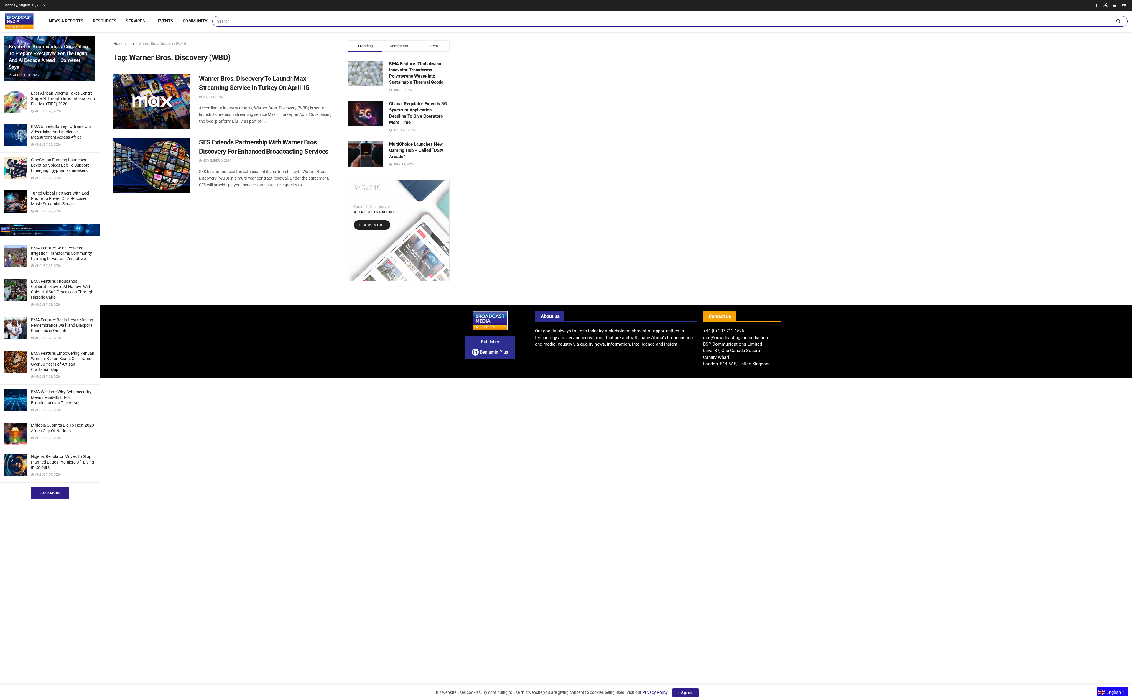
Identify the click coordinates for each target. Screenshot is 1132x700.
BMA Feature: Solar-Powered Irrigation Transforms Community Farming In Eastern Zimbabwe (61, 253)
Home (118, 44)
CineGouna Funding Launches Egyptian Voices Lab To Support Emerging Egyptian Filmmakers (60, 165)
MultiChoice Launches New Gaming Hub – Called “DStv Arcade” (416, 150)
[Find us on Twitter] (1105, 5)
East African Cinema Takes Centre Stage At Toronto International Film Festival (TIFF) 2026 (63, 98)
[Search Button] (1118, 21)
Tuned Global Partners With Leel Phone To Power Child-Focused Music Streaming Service (60, 198)
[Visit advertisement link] (50, 230)
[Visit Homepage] (19, 21)
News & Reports (66, 21)
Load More (50, 493)
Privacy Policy (654, 692)
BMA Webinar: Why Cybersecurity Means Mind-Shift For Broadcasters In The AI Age (61, 397)
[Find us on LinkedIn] (1114, 5)
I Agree (685, 692)
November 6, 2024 (216, 160)
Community (195, 21)
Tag (131, 44)
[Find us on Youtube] (1124, 5)
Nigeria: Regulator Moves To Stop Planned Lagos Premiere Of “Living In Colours (62, 461)
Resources (104, 21)
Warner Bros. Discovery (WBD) (162, 44)
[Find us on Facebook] (1096, 5)
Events (165, 21)
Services (135, 21)
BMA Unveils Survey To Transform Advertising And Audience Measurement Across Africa (61, 131)
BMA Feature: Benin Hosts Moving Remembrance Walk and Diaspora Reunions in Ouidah (62, 325)
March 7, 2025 (213, 97)
